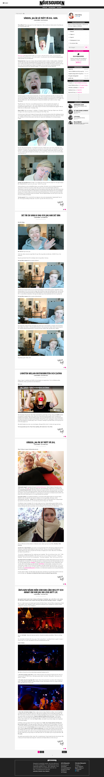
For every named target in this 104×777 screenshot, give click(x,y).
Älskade (72, 31)
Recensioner (52, 7)
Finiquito (70, 83)
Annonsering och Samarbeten (65, 765)
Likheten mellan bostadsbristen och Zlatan (41, 373)
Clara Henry (37, 20)
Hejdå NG (70, 69)
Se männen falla (74, 43)
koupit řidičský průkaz (73, 85)
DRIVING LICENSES (73, 87)
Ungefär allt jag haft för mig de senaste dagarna (78, 73)
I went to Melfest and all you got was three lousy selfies (78, 71)
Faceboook (78, 769)
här (28, 488)
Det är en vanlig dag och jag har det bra (40, 215)
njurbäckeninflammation (41, 487)
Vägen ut (72, 34)
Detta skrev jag (21, 55)
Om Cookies (64, 772)
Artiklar (45, 7)
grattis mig (70, 78)
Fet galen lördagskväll (73, 76)
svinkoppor (33, 562)
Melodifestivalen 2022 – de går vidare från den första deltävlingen (81, 123)
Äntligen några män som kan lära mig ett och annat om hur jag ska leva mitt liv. (40, 591)
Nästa (64, 752)
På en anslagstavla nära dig (79, 117)
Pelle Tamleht (78, 121)
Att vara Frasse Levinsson (81, 110)
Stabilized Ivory (71, 90)
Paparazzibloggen (79, 104)
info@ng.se (81, 768)
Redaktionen (64, 771)
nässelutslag (41, 563)
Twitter (77, 771)
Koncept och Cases (65, 769)
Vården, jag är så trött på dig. (40, 442)
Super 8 (72, 37)
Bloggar (59, 7)
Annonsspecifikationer (66, 768)
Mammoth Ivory (71, 92)
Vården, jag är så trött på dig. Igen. (41, 18)
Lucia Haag (77, 116)
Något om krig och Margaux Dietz (80, 106)
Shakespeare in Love (75, 40)
